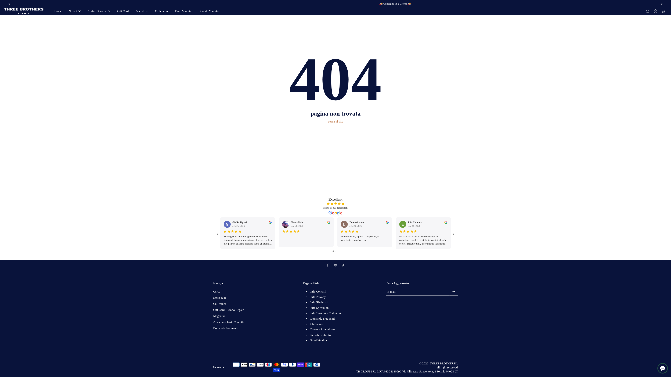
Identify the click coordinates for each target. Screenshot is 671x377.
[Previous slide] (9, 4)
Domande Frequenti (225, 328)
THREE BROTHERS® (443, 363)
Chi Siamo (316, 324)
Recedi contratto (320, 335)
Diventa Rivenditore (323, 329)
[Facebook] (328, 265)
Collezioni (219, 303)
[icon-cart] (663, 11)
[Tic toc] (343, 265)
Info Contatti (318, 291)
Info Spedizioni (320, 307)
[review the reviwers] (270, 222)
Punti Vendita (318, 340)
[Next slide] (661, 4)
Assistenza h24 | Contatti (228, 322)
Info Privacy (318, 297)
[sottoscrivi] (453, 291)
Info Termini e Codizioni (325, 313)
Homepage (219, 297)
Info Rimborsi (319, 302)
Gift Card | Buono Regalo (228, 310)
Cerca (216, 291)
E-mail (391, 291)
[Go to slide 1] (333, 251)
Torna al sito (335, 121)
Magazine (219, 316)
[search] (647, 11)
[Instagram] (335, 265)
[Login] (655, 11)
